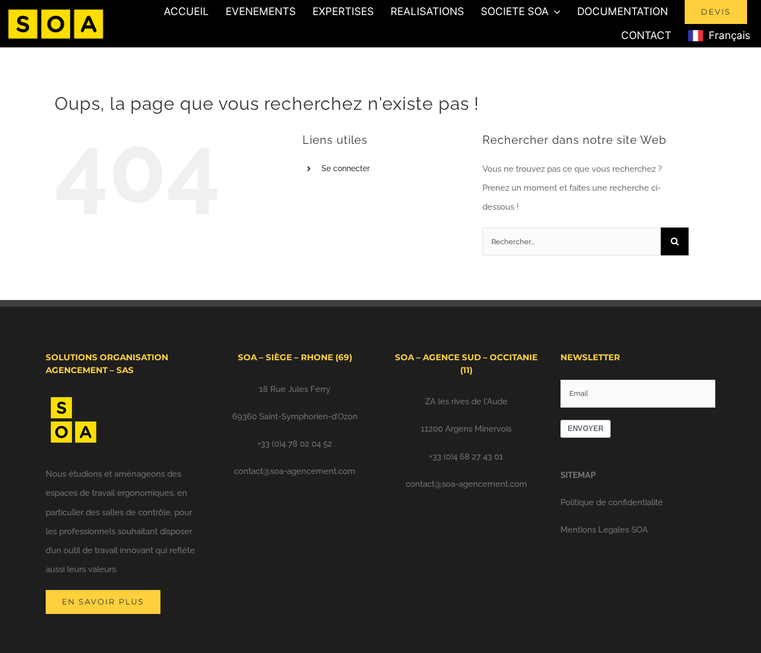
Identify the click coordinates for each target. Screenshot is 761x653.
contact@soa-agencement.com (294, 471)
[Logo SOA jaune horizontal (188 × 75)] (56, 8)
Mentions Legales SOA (604, 530)
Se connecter (345, 168)
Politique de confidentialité (611, 502)
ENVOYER (585, 428)
